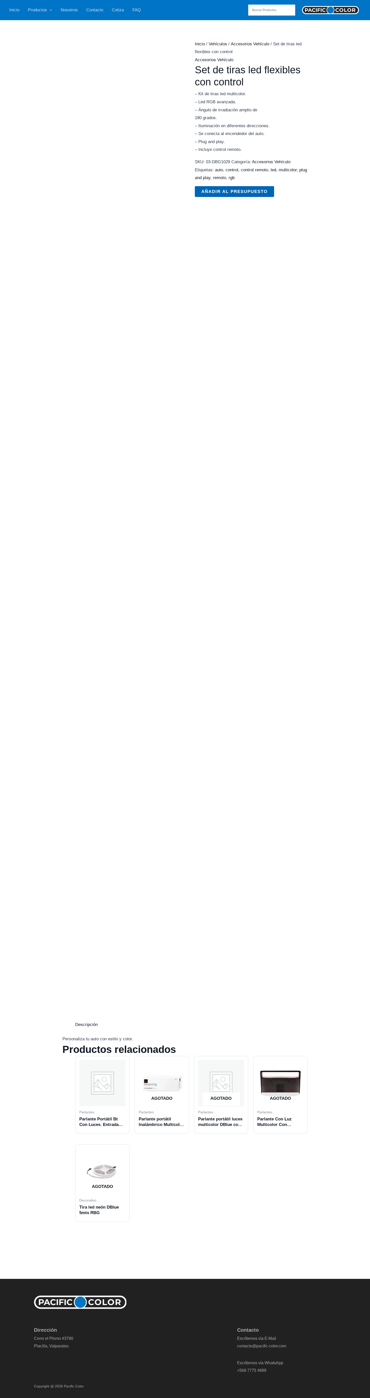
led (273, 170)
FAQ (136, 10)
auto (219, 170)
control (232, 170)
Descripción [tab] (86, 1024)
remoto (219, 177)
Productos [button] (37, 10)
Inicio (14, 10)
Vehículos (218, 44)
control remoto (254, 170)
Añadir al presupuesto (234, 191)
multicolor (288, 170)
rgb (232, 177)
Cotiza (118, 10)
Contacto (94, 10)
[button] (49, 10)
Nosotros (69, 10)
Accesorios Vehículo (250, 44)
